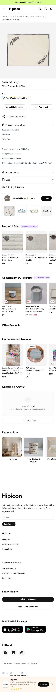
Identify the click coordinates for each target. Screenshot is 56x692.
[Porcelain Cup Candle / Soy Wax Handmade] (36, 293)
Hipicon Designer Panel (28, 606)
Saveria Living (41, 16)
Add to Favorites (16, 107)
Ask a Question (29, 421)
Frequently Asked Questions (13, 573)
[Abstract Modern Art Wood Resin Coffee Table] (12, 355)
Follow (46, 198)
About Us (6, 540)
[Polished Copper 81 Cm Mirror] (36, 355)
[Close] (52, 684)
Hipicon (5, 16)
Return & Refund (9, 569)
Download (43, 684)
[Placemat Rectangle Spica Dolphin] (36, 242)
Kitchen (19, 16)
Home (12, 16)
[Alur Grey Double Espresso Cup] (12, 293)
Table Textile (29, 16)
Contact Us (6, 578)
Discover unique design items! (28, 2)
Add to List (43, 107)
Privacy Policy (7, 549)
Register (7, 524)
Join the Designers (28, 599)
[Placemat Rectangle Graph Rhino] (12, 242)
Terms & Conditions (10, 544)
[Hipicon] (14, 9)
